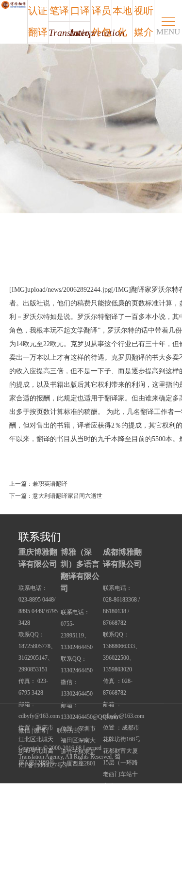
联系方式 (68, 730)
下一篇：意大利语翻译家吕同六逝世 (55, 496)
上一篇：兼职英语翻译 (38, 483)
